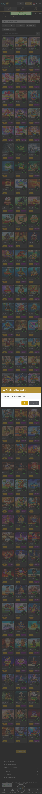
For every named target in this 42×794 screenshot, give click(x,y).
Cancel (34, 403)
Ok (25, 403)
